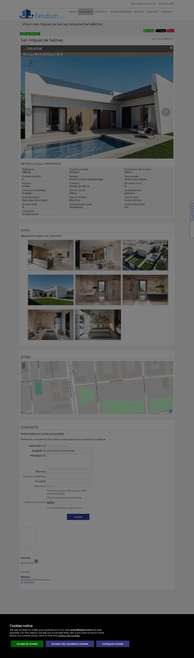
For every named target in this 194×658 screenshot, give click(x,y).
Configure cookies (112, 643)
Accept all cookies (27, 643)
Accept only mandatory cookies (70, 643)
